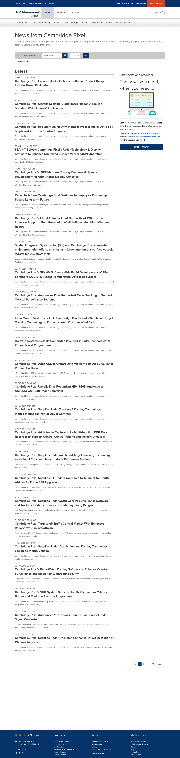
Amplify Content (59, 754)
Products (61, 12)
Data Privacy (136, 754)
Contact (76, 12)
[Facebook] (19, 752)
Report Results (59, 752)
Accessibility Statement (101, 749)
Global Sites (97, 753)
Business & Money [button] (41, 22)
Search (157, 12)
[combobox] (75, 55)
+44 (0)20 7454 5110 (26, 741)
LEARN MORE (141, 147)
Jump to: (26, 55)
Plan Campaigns (59, 744)
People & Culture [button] (123, 22)
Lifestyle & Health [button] (79, 22)
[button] (65, 55)
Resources (20, 3)
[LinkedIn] (16, 752)
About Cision (97, 744)
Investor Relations (35, 3)
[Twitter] (22, 752)
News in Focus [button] (23, 22)
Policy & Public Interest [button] (101, 22)
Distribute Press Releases (64, 749)
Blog (132, 749)
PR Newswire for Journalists (138, 122)
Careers (95, 747)
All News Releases (138, 741)
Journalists (49, 3)
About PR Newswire (100, 741)
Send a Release (156, 3)
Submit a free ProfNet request (141, 136)
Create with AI (59, 747)
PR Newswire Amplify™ (140, 744)
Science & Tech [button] (61, 22)
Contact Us (19, 749)
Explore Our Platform (61, 741)
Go (85, 55)
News (47, 12)
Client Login (141, 3)
